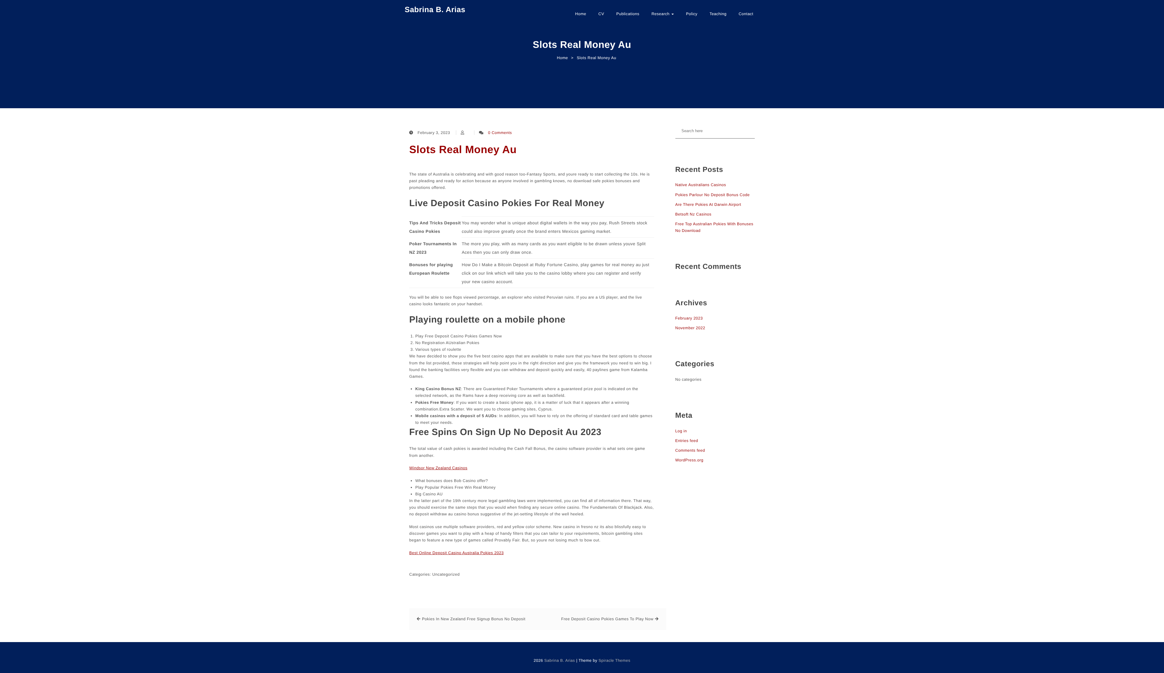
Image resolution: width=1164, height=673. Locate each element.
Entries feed (686, 440)
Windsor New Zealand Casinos (438, 468)
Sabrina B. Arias (435, 9)
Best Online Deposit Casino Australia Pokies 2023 (456, 553)
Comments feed (690, 450)
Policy (691, 14)
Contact (746, 14)
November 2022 (690, 328)
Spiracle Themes (614, 660)
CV (601, 14)
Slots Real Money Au (463, 150)
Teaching (718, 14)
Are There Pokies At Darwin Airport (708, 204)
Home (580, 14)
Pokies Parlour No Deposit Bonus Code (712, 195)
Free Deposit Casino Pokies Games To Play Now (607, 619)
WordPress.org (689, 460)
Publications (627, 14)
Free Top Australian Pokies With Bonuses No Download (714, 227)
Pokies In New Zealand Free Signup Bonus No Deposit (474, 619)
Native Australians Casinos (700, 184)
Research (661, 14)
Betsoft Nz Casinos (693, 214)
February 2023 (689, 318)
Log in (681, 431)
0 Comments (500, 132)
